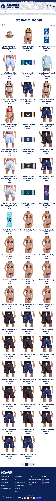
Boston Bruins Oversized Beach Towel (28, 126)
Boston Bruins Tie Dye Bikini (28, 230)
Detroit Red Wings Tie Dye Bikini (46, 306)
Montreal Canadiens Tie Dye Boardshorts (9, 455)
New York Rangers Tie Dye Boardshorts (46, 177)
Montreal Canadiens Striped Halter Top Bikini (9, 126)
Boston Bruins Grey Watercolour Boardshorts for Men (9, 178)
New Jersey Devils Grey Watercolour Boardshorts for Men (9, 205)
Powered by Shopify (35, 496)
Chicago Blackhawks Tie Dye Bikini (28, 306)
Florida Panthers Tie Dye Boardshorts (9, 430)
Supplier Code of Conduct (6, 488)
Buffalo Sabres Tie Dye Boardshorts (28, 330)
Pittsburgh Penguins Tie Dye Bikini (9, 256)
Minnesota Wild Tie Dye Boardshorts (9, 405)
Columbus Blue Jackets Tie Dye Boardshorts (28, 380)
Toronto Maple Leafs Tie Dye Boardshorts (28, 101)
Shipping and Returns (19, 485)
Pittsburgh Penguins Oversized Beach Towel (28, 177)
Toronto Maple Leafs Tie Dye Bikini (9, 281)
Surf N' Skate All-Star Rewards (33, 483)
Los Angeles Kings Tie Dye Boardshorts (46, 380)
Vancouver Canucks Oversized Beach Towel (28, 74)
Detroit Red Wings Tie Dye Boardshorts (9, 380)
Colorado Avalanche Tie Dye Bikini (28, 256)
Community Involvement (20, 482)
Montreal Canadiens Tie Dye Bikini (47, 281)
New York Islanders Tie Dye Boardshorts (46, 405)
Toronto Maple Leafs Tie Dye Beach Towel (47, 47)
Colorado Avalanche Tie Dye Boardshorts (9, 330)
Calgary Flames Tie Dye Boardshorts (46, 330)
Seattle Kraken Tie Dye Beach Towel (9, 231)
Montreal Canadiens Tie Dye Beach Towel (47, 204)
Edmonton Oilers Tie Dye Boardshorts (47, 355)
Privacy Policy (4, 479)
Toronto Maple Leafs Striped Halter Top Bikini (9, 101)
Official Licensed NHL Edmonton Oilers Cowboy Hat (9, 48)
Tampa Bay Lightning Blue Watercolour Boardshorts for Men (9, 151)
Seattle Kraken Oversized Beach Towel (28, 204)
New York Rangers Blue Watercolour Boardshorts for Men (9, 75)
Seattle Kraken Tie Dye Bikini (28, 281)
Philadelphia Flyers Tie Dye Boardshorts (46, 430)
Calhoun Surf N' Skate (28, 496)
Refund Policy (4, 485)
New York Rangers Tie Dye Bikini (9, 306)
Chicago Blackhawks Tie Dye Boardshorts (28, 430)
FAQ (15, 479)
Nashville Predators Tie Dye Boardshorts (28, 455)
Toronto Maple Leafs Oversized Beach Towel (28, 150)
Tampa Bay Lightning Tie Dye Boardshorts (47, 126)
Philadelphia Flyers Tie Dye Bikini (46, 256)
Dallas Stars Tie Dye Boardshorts (9, 355)
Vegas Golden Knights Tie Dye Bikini (46, 231)
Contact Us (17, 488)
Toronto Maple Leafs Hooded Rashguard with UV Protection (47, 75)
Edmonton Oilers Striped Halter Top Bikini (47, 101)
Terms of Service (4, 482)
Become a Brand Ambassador (35, 479)
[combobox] (26, 11)
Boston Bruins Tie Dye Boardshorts (46, 150)
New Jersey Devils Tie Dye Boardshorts (28, 405)
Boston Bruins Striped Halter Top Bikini (28, 47)
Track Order (17, 491)
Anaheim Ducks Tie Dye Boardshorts (28, 355)
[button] (5, 25)
